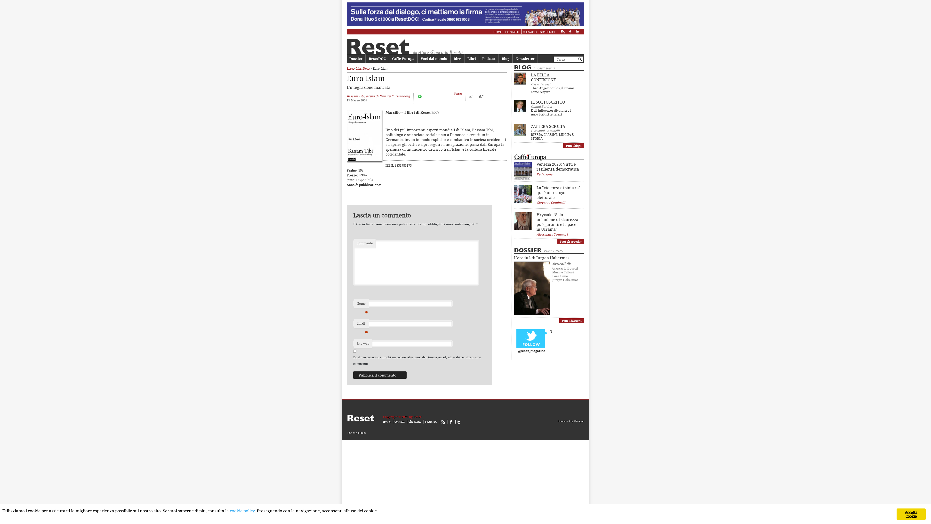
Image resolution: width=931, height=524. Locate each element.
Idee (457, 58)
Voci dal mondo (434, 58)
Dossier (355, 58)
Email (362, 324)
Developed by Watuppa (571, 421)
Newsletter (525, 58)
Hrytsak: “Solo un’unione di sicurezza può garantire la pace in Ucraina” (557, 222)
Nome (362, 304)
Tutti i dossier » (572, 321)
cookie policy (242, 511)
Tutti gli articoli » (571, 241)
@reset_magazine (531, 351)
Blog (505, 58)
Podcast (489, 58)
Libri (471, 58)
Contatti (512, 32)
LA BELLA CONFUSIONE (543, 77)
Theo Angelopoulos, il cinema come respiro (553, 90)
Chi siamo (530, 32)
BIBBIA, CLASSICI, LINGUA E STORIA (552, 136)
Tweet (458, 94)
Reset (350, 68)
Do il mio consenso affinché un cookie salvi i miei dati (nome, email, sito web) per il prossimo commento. (417, 360)
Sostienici (547, 32)
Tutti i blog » (574, 145)
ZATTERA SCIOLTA (548, 126)
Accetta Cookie (911, 514)
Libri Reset (363, 68)
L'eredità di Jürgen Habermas (541, 258)
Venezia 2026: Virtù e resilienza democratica (558, 167)
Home (497, 32)
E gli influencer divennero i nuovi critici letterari (551, 112)
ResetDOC (377, 58)
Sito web (363, 343)
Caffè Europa (403, 58)
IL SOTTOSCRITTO (548, 102)
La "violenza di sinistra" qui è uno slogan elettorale (558, 192)
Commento (365, 243)
